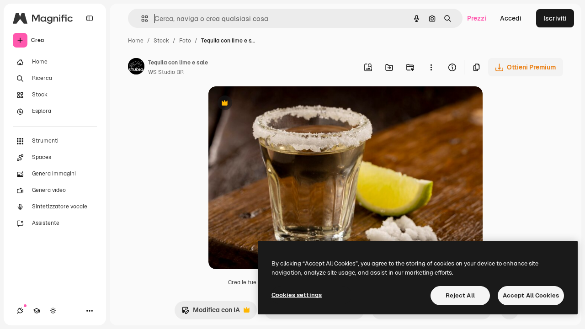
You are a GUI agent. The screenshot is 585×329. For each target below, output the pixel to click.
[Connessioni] (20, 310)
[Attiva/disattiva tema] (53, 310)
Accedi (510, 18)
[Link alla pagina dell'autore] (136, 67)
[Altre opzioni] (431, 67)
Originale (268, 104)
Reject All (460, 295)
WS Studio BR (166, 72)
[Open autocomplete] (141, 18)
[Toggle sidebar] (89, 18)
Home (136, 40)
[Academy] (36, 310)
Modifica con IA (210, 312)
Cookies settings (296, 295)
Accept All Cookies (531, 295)
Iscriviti (555, 18)
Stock (161, 40)
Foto (185, 40)
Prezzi (476, 18)
